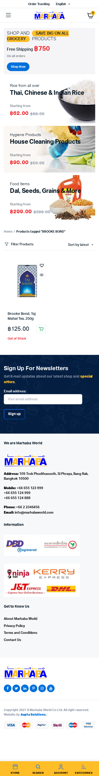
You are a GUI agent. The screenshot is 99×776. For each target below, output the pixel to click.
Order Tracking (39, 4)
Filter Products (22, 244)
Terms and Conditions (20, 633)
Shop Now (18, 66)
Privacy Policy (14, 626)
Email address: (15, 391)
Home (8, 231)
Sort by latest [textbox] (78, 245)
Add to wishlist (42, 266)
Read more (41, 329)
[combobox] (80, 245)
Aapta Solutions (33, 714)
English (61, 4)
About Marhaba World (20, 619)
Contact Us (12, 640)
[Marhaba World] (49, 15)
